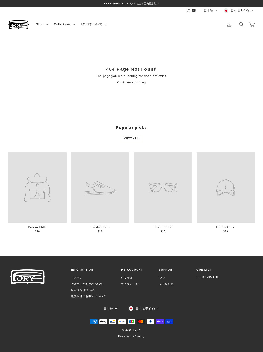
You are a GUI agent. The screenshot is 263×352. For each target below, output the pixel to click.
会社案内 (77, 278)
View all (131, 138)
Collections (63, 24)
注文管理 (127, 278)
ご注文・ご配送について (87, 284)
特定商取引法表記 (82, 290)
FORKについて (92, 24)
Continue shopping (131, 82)
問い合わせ (166, 284)
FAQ (162, 278)
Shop (40, 24)
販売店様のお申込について (88, 296)
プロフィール (130, 284)
